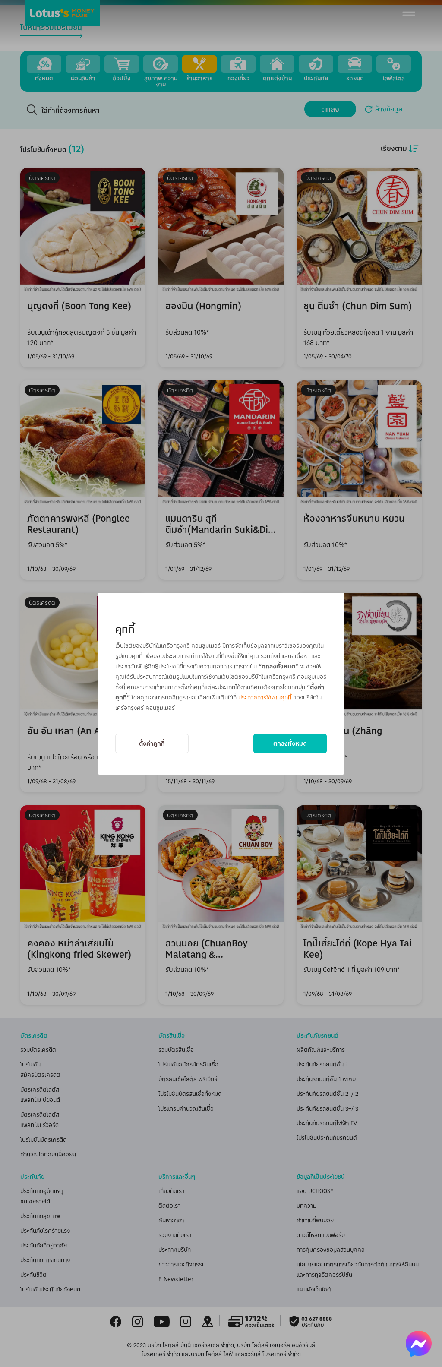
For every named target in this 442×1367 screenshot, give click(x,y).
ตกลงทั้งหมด (290, 743)
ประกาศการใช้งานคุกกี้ (264, 697)
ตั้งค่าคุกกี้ (152, 743)
